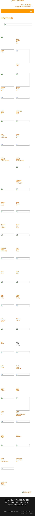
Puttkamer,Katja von (18, 319)
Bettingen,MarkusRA (3, 89)
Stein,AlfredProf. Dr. (18, 389)
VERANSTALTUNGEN (22, 500)
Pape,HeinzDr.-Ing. (2, 297)
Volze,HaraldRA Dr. (2, 436)
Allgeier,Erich (2, 51)
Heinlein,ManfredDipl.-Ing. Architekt (5, 159)
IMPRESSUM (24, 502)
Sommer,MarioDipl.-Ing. (3, 389)
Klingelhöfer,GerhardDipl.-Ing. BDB (4, 249)
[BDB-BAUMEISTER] (17, 1)
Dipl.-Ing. (3, 484)
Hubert (2, 483)
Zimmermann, (4, 482)
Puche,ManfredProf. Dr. (3, 320)
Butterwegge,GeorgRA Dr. (19, 112)
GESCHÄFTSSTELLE (11, 502)
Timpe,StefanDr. (2, 413)
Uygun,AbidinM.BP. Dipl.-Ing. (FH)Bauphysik (20, 413)
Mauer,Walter (2, 272)
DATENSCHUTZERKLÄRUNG (17, 505)
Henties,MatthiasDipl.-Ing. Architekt (20, 159)
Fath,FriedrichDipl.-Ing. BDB (4, 136)
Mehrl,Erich (17, 272)
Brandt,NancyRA (2, 112)
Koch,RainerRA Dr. (17, 249)
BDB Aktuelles (9, 500)
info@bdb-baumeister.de (23, 6)
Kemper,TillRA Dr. (17, 226)
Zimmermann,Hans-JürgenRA (19, 460)
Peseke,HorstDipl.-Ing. (18, 297)
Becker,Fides (17, 64)
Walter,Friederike (18, 436)
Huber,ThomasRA (18, 204)
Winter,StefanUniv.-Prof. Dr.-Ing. (5, 460)
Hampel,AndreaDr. (18, 136)
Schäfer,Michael (2, 366)
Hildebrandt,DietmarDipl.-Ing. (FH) (19, 181)
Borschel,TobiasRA (18, 89)
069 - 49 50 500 (26, 5)
